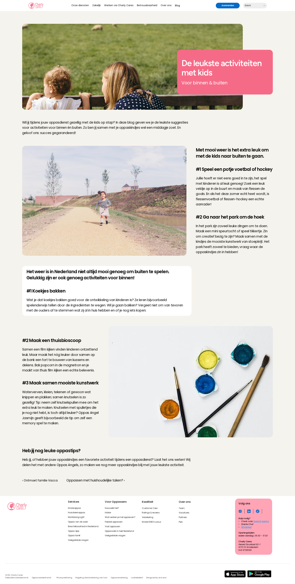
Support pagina (261, 521)
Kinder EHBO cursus (151, 521)
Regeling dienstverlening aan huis (91, 577)
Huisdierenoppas (76, 512)
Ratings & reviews (151, 512)
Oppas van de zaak (78, 521)
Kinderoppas (74, 508)
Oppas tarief (74, 535)
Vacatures (184, 512)
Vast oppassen (112, 526)
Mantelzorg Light (76, 517)
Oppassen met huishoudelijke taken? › (95, 480)
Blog (177, 5)
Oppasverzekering (119, 577)
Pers (181, 521)
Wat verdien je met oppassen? (120, 517)
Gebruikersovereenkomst (16, 577)
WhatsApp (246, 527)
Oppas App (73, 531)
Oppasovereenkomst (41, 577)
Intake (108, 512)
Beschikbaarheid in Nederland (83, 526)
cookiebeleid (137, 577)
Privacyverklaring (64, 577)
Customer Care (149, 508)
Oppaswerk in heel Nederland (119, 531)
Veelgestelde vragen (78, 540)
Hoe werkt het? (112, 508)
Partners (183, 517)
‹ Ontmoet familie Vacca (40, 480)
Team (182, 508)
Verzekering (147, 517)
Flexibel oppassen (114, 521)
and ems (162, 577)
